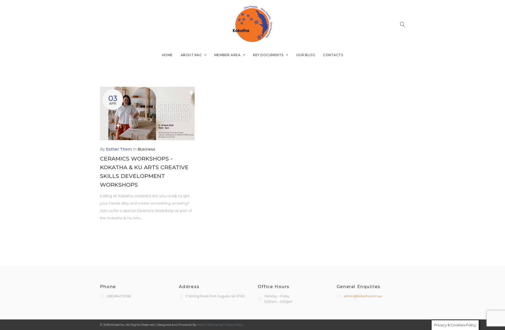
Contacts (333, 55)
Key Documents (268, 55)
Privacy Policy (233, 325)
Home (167, 55)
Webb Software (208, 325)
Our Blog (305, 55)
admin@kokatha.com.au (363, 296)
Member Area (227, 55)
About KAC (191, 55)
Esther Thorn (119, 149)
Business (146, 149)
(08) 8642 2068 (119, 296)
